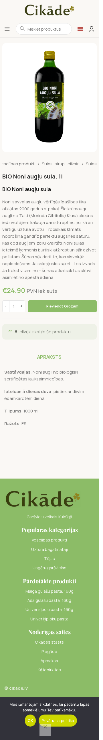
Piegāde (49, 651)
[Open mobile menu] (7, 29)
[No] (45, 730)
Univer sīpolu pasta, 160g (49, 609)
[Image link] (42, 498)
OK (30, 720)
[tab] (49, 357)
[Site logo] (49, 10)
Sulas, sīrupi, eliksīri (61, 164)
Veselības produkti (49, 540)
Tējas (49, 558)
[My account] (91, 29)
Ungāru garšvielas (49, 567)
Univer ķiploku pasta (49, 619)
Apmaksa (49, 660)
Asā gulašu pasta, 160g (49, 600)
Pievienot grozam (62, 306)
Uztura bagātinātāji (49, 549)
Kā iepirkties (49, 669)
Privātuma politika (57, 720)
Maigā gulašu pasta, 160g (49, 591)
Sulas (91, 164)
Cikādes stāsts (49, 642)
